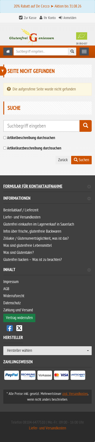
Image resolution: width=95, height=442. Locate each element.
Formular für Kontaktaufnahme (32, 187)
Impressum (11, 281)
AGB (6, 289)
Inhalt (9, 270)
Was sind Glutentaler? (18, 252)
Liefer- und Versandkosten (21, 217)
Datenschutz (12, 303)
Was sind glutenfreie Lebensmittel (27, 245)
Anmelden (69, 18)
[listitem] (11, 376)
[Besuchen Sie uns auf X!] (47, 328)
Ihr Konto (50, 18)
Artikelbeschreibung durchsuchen (31, 138)
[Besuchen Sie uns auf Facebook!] (10, 328)
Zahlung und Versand (18, 310)
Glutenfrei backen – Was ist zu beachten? (32, 259)
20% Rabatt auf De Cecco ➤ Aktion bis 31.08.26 (47, 6)
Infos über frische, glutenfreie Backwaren (32, 231)
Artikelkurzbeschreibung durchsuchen (34, 148)
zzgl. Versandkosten (75, 394)
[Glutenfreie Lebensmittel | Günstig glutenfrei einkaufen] (8, 51)
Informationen (16, 199)
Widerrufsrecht (13, 296)
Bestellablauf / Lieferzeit (20, 210)
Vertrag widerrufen (19, 318)
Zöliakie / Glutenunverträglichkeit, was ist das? (36, 238)
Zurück (63, 160)
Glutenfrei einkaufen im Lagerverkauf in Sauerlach (38, 224)
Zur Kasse (30, 18)
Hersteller (13, 338)
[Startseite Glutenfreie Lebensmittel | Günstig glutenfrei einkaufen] (47, 38)
